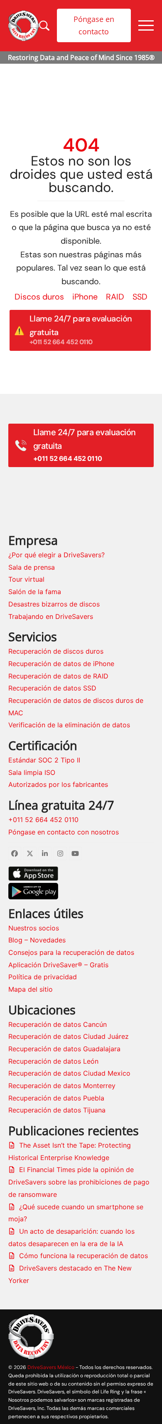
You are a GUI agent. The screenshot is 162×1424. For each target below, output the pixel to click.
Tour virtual (26, 579)
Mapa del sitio (30, 989)
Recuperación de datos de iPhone (61, 663)
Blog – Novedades (37, 940)
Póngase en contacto (94, 25)
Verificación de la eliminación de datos (69, 725)
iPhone (85, 296)
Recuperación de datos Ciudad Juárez (68, 1036)
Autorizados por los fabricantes (58, 784)
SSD (140, 296)
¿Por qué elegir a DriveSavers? (56, 555)
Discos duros (39, 296)
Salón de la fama (34, 591)
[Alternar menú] (146, 25)
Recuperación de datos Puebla (56, 1098)
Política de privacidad (42, 977)
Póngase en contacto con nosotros (63, 832)
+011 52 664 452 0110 (43, 819)
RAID (115, 296)
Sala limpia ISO (31, 772)
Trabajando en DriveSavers (50, 616)
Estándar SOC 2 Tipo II (44, 760)
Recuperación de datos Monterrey (61, 1085)
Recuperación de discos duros (55, 651)
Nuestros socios (33, 928)
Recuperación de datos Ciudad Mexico (69, 1073)
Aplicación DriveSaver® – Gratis (58, 965)
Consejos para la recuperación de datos (71, 952)
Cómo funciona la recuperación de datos (83, 1255)
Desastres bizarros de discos (54, 604)
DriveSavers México (50, 1367)
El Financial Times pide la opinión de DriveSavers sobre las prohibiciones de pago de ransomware (79, 1181)
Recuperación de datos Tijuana (57, 1110)
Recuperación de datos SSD (52, 688)
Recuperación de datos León (53, 1061)
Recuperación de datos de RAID (58, 676)
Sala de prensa (31, 567)
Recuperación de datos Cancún (57, 1024)
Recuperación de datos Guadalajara (64, 1049)
